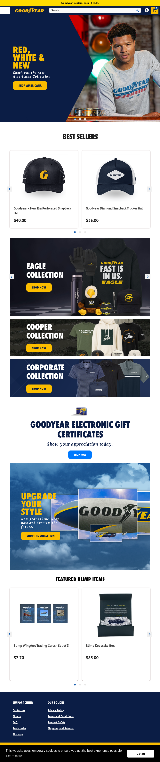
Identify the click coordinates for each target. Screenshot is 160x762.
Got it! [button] (141, 753)
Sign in (17, 716)
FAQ (15, 722)
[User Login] (147, 11)
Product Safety (56, 722)
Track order (19, 728)
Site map (18, 734)
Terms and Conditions (61, 716)
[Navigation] (5, 10)
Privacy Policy (56, 710)
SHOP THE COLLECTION (41, 536)
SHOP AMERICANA (30, 85)
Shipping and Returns (61, 728)
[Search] (137, 10)
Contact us (19, 710)
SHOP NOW (39, 287)
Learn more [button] (14, 756)
